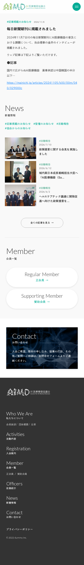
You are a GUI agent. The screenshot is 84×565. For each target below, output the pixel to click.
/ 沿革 (32, 424)
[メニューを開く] (76, 7)
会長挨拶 (11, 424)
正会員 (10, 474)
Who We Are (19, 413)
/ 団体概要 (22, 424)
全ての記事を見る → (42, 222)
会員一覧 (11, 467)
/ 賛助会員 (21, 474)
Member (15, 463)
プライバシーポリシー (19, 529)
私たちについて (14, 418)
